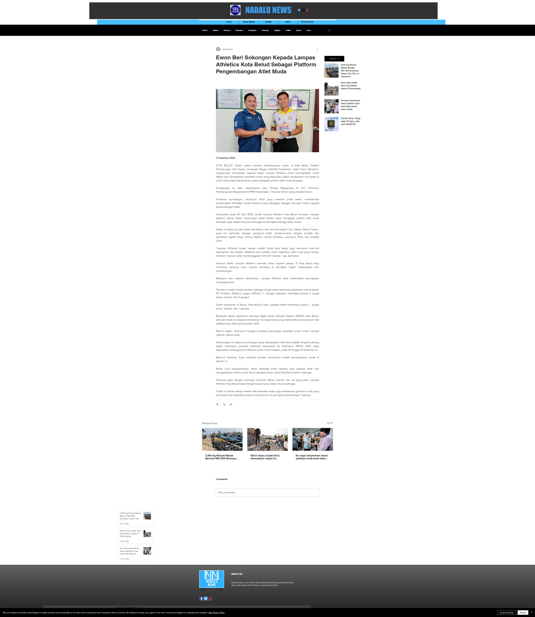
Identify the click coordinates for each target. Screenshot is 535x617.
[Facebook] (298, 10)
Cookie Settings (507, 612)
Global (215, 30)
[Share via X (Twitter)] (224, 404)
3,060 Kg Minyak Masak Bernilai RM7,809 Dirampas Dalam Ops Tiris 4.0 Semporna (221, 457)
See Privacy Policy (216, 612)
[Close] (531, 612)
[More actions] (317, 49)
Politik (288, 30)
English (277, 30)
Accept (523, 612)
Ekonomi (239, 30)
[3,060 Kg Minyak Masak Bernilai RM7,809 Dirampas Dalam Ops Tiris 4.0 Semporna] (222, 439)
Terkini (204, 30)
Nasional (265, 30)
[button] (329, 30)
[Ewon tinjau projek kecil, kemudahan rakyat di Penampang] (267, 439)
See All (330, 423)
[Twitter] (206, 598)
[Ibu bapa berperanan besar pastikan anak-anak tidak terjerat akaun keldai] (312, 439)
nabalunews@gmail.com (132, 608)
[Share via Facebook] (217, 404)
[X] (303, 10)
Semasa (227, 30)
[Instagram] (307, 10)
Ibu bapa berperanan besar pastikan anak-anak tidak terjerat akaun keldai (312, 457)
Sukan (298, 30)
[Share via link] (231, 404)
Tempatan (252, 30)
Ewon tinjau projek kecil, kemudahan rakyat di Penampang (265, 457)
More (309, 30)
